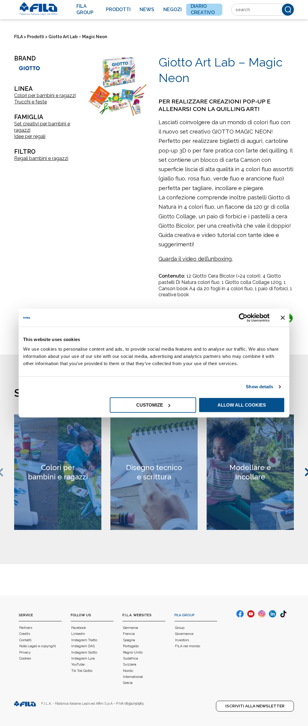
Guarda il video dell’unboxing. (196, 259)
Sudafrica (130, 658)
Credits (24, 634)
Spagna (129, 640)
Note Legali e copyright (37, 646)
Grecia (128, 683)
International (133, 677)
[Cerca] (288, 10)
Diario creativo (203, 9)
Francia (129, 634)
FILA (18, 36)
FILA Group (184, 615)
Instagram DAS (83, 646)
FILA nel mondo (187, 646)
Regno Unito (133, 652)
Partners (25, 628)
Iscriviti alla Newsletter (255, 705)
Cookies (25, 658)
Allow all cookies (241, 405)
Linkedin (78, 634)
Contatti (25, 640)
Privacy (25, 652)
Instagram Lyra (83, 658)
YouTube (78, 664)
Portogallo (131, 646)
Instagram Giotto (84, 652)
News (147, 9)
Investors (182, 640)
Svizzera (129, 664)
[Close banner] (283, 317)
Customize (149, 405)
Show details (259, 386)
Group (179, 628)
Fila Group (85, 9)
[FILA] (38, 8)
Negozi (172, 9)
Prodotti (118, 9)
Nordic (128, 671)
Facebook (78, 628)
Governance (184, 634)
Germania (130, 628)
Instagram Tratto (84, 640)
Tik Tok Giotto (81, 671)
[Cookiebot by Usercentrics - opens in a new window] (243, 317)
